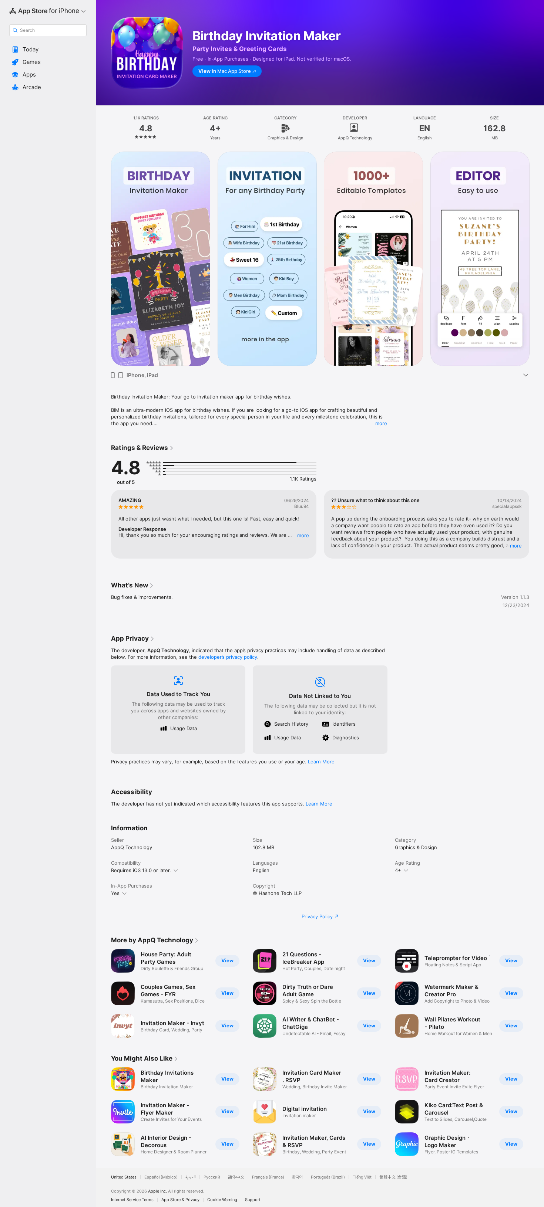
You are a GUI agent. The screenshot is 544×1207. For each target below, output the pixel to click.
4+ (398, 870)
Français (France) (268, 1177)
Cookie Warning (222, 1200)
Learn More (321, 761)
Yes (115, 893)
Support (253, 1200)
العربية (190, 1177)
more (381, 423)
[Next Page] (536, 524)
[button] (48, 49)
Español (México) (161, 1177)
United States (124, 1177)
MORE (303, 535)
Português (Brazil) (328, 1177)
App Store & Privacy (180, 1200)
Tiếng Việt (362, 1177)
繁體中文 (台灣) (393, 1177)
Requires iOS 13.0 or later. (141, 870)
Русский (212, 1177)
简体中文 (236, 1177)
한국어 (297, 1177)
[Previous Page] (103, 524)
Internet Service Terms (132, 1200)
